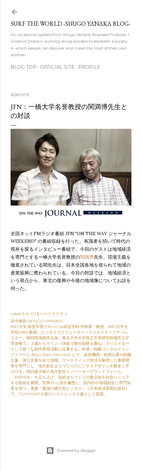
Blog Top (23, 67)
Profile (89, 67)
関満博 (87, 257)
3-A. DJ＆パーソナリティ (45, 313)
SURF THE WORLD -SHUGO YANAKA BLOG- (70, 23)
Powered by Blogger (76, 450)
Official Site (57, 67)
